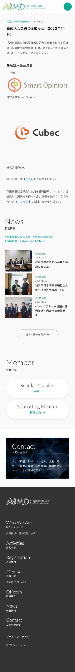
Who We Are (19, 522)
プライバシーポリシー (19, 637)
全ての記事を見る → (37, 334)
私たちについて (14, 527)
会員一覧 (11, 576)
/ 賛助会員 (20, 582)
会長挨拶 (11, 533)
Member (14, 571)
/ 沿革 (31, 533)
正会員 (10, 582)
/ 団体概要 (22, 533)
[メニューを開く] (68, 7)
